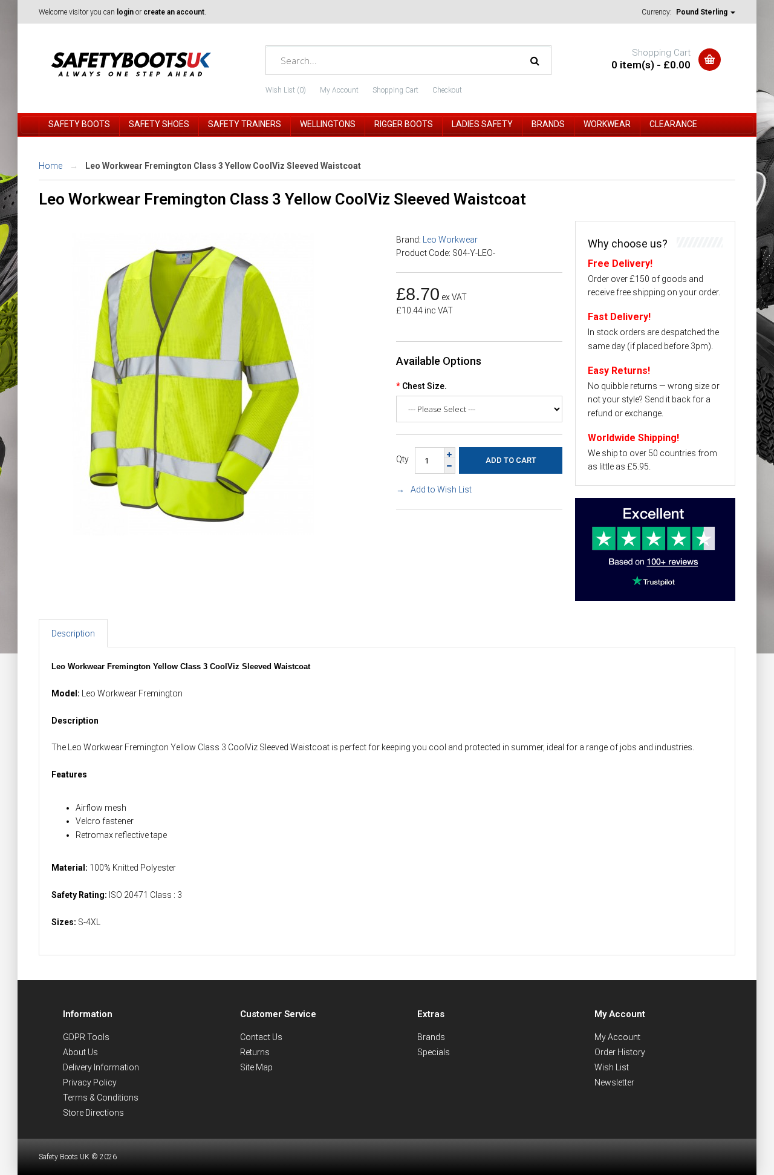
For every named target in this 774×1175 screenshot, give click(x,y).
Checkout (447, 90)
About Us (80, 1052)
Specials (433, 1052)
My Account (339, 90)
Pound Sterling (702, 12)
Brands (431, 1037)
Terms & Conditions (100, 1097)
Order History (619, 1052)
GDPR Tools (86, 1037)
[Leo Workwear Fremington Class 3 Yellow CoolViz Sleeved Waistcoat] (193, 532)
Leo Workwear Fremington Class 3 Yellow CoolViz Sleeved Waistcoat (223, 166)
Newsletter (614, 1082)
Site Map (256, 1067)
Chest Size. (424, 386)
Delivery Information (101, 1067)
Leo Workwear (450, 239)
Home (50, 166)
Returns (255, 1052)
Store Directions (93, 1113)
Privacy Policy (90, 1082)
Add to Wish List (441, 489)
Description (73, 633)
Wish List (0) (285, 90)
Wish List (611, 1067)
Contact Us (261, 1037)
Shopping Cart (395, 90)
